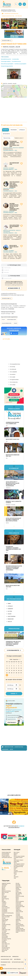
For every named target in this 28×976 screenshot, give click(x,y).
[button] (14, 91)
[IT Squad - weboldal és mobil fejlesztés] (23, 973)
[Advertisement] (14, 352)
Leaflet (25, 97)
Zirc (6, 11)
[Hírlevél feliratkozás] (1, 968)
